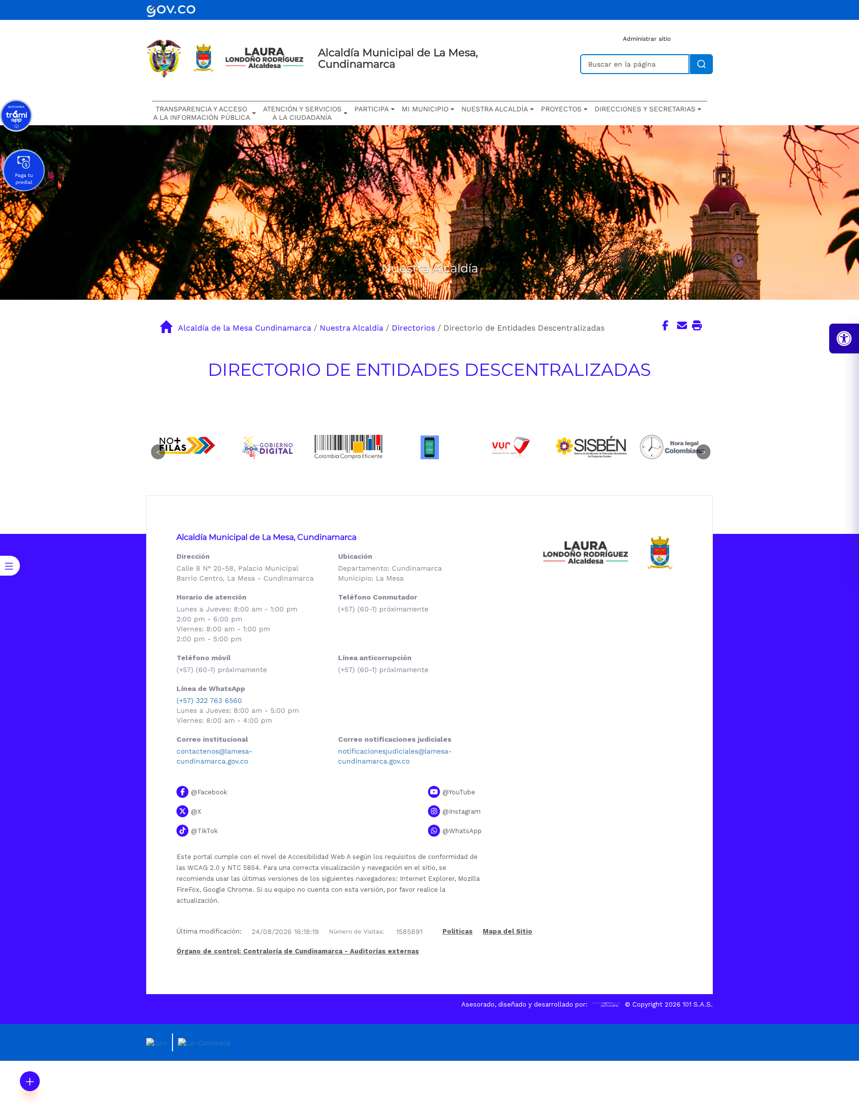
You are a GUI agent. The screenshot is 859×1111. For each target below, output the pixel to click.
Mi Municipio (425, 109)
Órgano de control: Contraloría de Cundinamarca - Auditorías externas (297, 951)
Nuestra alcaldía (494, 109)
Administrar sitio (647, 38)
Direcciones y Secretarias (645, 109)
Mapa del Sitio (507, 931)
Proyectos (561, 109)
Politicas (457, 932)
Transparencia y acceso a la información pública (201, 113)
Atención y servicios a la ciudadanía (302, 113)
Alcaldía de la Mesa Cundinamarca (244, 328)
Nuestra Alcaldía (351, 328)
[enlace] (171, 9)
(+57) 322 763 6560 (209, 700)
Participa (371, 109)
